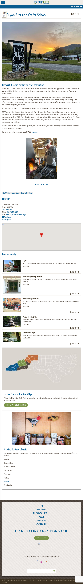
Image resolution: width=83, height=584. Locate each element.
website (34, 132)
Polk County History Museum (32, 277)
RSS (46, 563)
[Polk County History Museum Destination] (12, 285)
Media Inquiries (41, 524)
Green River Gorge (29, 333)
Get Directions (7, 210)
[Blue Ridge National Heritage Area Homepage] (41, 2)
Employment (41, 520)
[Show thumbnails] (41, 184)
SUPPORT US (41, 538)
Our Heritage (41, 509)
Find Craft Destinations (16, 405)
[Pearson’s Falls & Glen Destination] (12, 321)
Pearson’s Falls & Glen (30, 317)
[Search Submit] (54, 571)
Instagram (7, 220)
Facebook (7, 217)
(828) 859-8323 (12, 212)
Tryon (24, 261)
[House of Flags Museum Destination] (12, 305)
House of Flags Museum (31, 299)
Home (41, 506)
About (41, 517)
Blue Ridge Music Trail (41, 513)
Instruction (15, 193)
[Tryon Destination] (12, 266)
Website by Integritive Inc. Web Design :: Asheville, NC (46, 580)
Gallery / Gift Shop (26, 193)
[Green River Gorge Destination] (12, 337)
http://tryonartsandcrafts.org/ (16, 215)
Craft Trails (6, 193)
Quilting (6, 481)
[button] (41, 235)
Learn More (26, 266)
